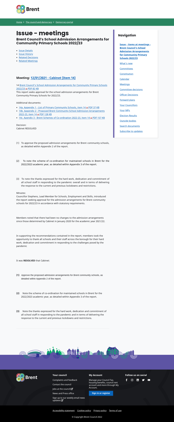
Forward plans (127, 99)
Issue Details (26, 50)
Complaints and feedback (65, 380)
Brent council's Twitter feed (143, 380)
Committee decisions (131, 89)
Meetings (125, 84)
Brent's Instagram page (132, 380)
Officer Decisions (129, 94)
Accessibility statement (64, 410)
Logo (27, 9)
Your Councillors (128, 105)
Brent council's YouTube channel (149, 380)
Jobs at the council (62, 389)
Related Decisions (28, 57)
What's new (126, 63)
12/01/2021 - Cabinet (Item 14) (53, 78)
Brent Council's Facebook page (126, 380)
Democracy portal (64, 22)
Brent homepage (26, 377)
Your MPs (125, 110)
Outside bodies (128, 120)
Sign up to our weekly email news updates (69, 399)
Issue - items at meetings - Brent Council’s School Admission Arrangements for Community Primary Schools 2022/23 (135, 51)
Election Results (128, 115)
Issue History (26, 53)
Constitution (126, 73)
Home (19, 22)
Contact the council (62, 384)
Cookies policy (84, 410)
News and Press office (63, 393)
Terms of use (115, 410)
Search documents (130, 126)
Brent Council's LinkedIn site (137, 380)
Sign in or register (101, 393)
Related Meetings (28, 60)
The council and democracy (39, 22)
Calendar (124, 79)
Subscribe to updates (131, 131)
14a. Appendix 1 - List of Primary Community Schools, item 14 (59, 107)
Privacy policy (99, 410)
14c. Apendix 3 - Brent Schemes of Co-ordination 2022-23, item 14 (62, 117)
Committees (126, 68)
